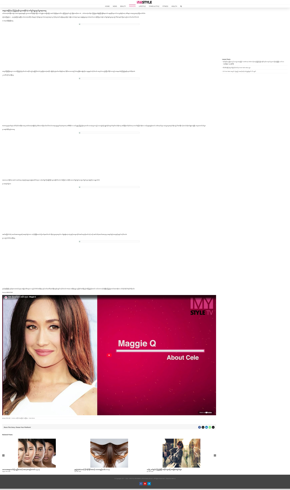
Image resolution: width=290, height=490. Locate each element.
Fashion (13, 418)
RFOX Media (145, 478)
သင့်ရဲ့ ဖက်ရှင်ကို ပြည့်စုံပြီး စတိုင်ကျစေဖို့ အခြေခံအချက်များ (19, 469)
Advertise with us (171, 478)
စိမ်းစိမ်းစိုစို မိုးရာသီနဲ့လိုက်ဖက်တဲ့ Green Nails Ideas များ (237, 67)
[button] (181, 6)
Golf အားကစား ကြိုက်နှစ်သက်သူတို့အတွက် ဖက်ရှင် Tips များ (165, 469)
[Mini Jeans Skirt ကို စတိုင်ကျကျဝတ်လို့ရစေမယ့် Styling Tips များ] (109, 439)
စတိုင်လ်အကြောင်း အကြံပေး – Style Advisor (25, 418)
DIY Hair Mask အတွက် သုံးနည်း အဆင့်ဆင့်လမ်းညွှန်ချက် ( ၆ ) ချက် (239, 71)
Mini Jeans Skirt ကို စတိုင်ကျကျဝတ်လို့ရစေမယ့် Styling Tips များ (95, 469)
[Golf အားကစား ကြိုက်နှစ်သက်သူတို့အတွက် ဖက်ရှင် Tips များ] (181, 439)
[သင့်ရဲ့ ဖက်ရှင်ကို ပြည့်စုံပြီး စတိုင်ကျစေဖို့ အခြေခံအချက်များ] (37, 439)
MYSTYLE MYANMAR (135, 478)
